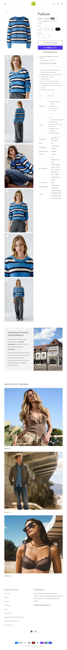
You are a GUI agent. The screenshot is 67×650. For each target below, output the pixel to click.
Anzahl (39, 33)
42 (58, 29)
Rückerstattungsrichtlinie (11, 621)
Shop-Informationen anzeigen (48, 63)
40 (52, 29)
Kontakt (6, 601)
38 (46, 29)
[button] (5, 4)
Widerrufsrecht (8, 625)
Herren (6, 512)
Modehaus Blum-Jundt (31, 646)
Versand (46, 21)
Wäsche (7, 576)
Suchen (6, 597)
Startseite (7, 593)
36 (40, 29)
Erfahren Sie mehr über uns (42, 605)
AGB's (6, 609)
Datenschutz (8, 613)
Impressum (7, 605)
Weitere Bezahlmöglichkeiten (50, 51)
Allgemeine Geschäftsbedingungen (14, 617)
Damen (6, 448)
